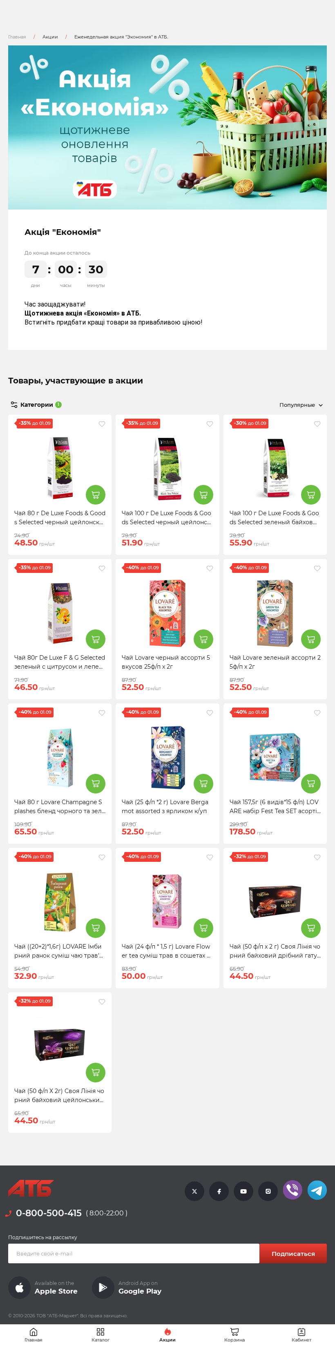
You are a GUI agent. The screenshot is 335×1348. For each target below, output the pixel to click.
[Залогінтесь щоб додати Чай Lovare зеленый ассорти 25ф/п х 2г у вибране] (317, 568)
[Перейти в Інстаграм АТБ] (268, 1191)
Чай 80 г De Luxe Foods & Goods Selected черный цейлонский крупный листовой (59, 522)
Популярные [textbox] (297, 404)
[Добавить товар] (95, 495)
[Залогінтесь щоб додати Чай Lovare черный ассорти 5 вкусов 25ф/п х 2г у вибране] (209, 568)
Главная (17, 37)
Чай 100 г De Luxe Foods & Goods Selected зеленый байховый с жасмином (274, 522)
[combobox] (299, 404)
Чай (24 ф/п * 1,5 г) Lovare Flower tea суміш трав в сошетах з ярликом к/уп (166, 955)
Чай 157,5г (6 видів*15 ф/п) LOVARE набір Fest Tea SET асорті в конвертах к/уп (274, 811)
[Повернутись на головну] (31, 1188)
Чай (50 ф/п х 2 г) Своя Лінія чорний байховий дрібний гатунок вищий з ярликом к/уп (275, 955)
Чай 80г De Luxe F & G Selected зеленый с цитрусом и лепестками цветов (59, 666)
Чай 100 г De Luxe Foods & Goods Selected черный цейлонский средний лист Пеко (166, 522)
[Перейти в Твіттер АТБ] (194, 1191)
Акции (50, 37)
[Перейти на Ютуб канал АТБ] (243, 1191)
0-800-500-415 (49, 1213)
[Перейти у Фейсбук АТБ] (219, 1191)
